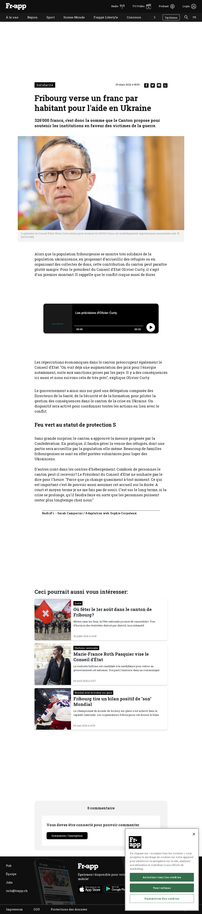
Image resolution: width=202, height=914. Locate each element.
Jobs (9, 882)
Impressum (14, 909)
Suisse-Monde (71, 22)
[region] (162, 869)
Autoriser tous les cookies (162, 877)
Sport (48, 22)
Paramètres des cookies (161, 898)
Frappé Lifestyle (103, 22)
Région (29, 22)
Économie (154, 22)
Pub (8, 866)
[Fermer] (194, 834)
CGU (37, 909)
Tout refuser (162, 888)
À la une (9, 22)
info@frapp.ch (17, 891)
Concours (131, 22)
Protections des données (69, 909)
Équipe (11, 874)
